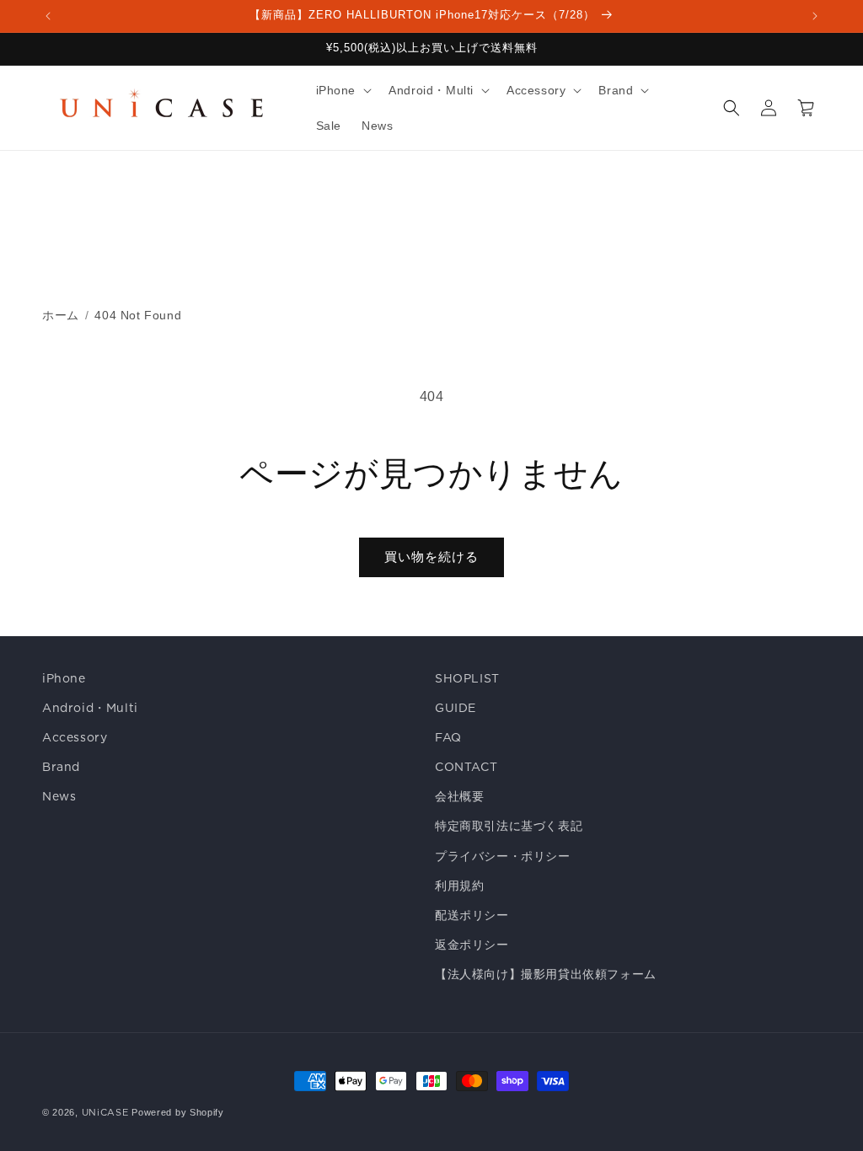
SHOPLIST (467, 678)
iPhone (64, 678)
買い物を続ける (431, 556)
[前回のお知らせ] (48, 16)
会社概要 (459, 796)
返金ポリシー (472, 944)
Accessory (74, 737)
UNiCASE (105, 1112)
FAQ (448, 737)
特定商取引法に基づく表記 (508, 825)
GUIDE (455, 707)
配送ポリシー (472, 915)
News (59, 796)
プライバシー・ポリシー (503, 856)
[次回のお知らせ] (815, 16)
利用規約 (459, 885)
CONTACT (466, 766)
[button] (342, 90)
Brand (61, 766)
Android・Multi (90, 707)
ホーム (60, 315)
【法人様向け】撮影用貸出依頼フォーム (546, 974)
